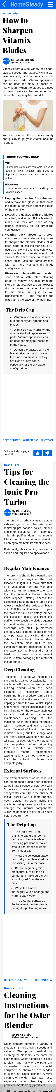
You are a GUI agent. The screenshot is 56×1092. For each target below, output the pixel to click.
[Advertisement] (28, 407)
